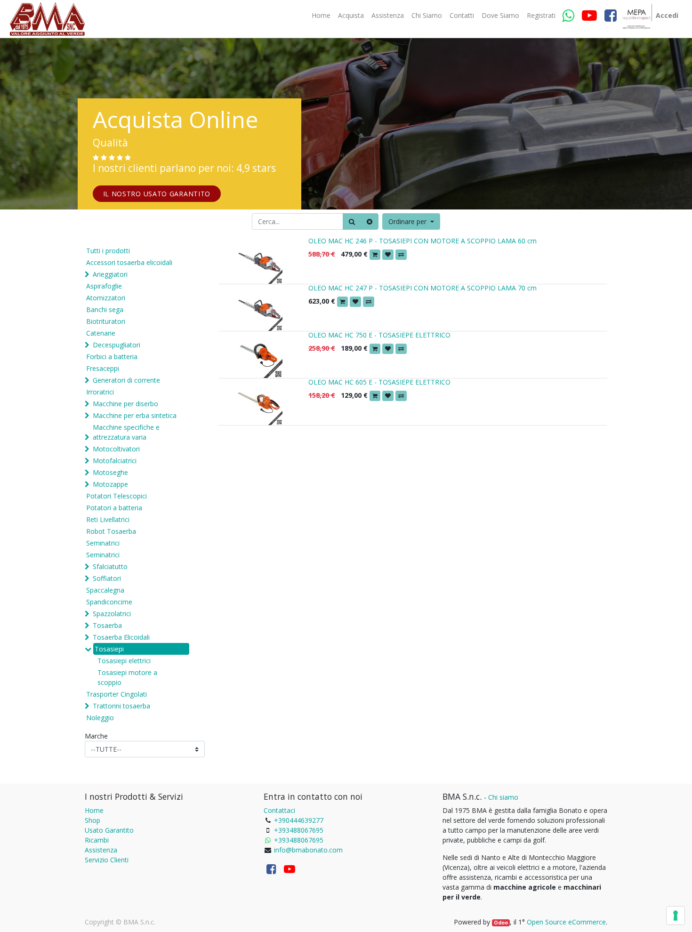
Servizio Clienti (107, 859)
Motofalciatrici (115, 460)
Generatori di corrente (126, 380)
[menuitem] (321, 15)
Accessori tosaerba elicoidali (129, 262)
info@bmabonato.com (308, 849)
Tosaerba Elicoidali (121, 637)
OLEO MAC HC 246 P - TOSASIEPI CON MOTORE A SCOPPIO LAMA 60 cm (422, 240)
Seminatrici (103, 542)
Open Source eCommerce (566, 921)
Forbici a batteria (111, 356)
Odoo (501, 922)
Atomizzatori (105, 297)
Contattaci (279, 810)
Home (94, 810)
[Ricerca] (352, 221)
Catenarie (100, 333)
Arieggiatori (110, 274)
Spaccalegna (105, 590)
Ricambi (97, 840)
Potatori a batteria (114, 507)
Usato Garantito (109, 830)
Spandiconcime (109, 601)
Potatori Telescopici (116, 495)
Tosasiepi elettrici (124, 660)
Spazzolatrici (112, 613)
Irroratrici (100, 391)
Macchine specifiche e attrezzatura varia (126, 432)
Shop (92, 820)
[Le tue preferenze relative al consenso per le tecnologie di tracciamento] (675, 915)
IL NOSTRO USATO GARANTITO (157, 193)
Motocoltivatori (116, 448)
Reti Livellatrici (107, 519)
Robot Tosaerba (111, 531)
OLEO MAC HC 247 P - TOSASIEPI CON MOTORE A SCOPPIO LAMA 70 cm (422, 287)
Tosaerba (107, 625)
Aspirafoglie (104, 285)
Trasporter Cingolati (116, 694)
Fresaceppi (102, 368)
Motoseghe (110, 472)
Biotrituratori (105, 321)
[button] (411, 221)
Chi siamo (503, 797)
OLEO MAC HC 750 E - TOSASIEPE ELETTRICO (379, 334)
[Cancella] (369, 221)
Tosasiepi (109, 648)
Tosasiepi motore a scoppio (127, 677)
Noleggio (100, 717)
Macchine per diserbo (125, 403)
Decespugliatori (116, 344)
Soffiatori (107, 578)
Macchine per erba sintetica (135, 415)
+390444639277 (298, 820)
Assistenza (101, 849)
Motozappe (110, 484)
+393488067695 (298, 830)
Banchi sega (104, 309)
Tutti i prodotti (108, 250)
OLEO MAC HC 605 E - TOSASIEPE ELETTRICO (379, 382)
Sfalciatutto (110, 566)
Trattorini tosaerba (121, 705)
